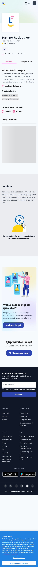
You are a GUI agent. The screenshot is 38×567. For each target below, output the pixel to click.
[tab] (9, 61)
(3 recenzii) (11, 43)
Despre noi (5, 413)
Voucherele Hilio (7, 456)
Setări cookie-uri (25, 440)
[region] (19, 549)
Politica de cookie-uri (10, 554)
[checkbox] (18, 389)
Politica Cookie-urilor (27, 436)
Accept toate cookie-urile (19, 563)
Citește (4, 443)
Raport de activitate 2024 (26, 458)
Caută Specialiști (7, 436)
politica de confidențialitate (24, 389)
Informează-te (7, 440)
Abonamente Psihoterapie (6, 461)
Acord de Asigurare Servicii (26, 453)
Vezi (3, 450)
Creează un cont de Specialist (26, 424)
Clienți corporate (25, 420)
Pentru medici (24, 416)
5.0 (5, 43)
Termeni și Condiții (26, 443)
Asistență (5, 416)
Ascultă (4, 446)
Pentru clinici (24, 413)
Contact (4, 420)
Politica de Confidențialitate (25, 447)
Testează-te (6, 453)
